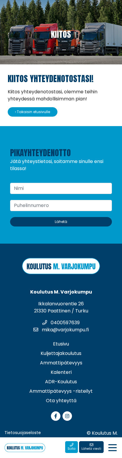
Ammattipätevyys (61, 362)
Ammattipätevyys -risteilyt (61, 391)
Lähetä (61, 221)
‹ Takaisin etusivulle (32, 111)
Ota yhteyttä (61, 400)
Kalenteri (61, 372)
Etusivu (61, 343)
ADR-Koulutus (61, 381)
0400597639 (64, 322)
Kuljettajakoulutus (61, 353)
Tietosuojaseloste (22, 433)
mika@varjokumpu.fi (65, 329)
